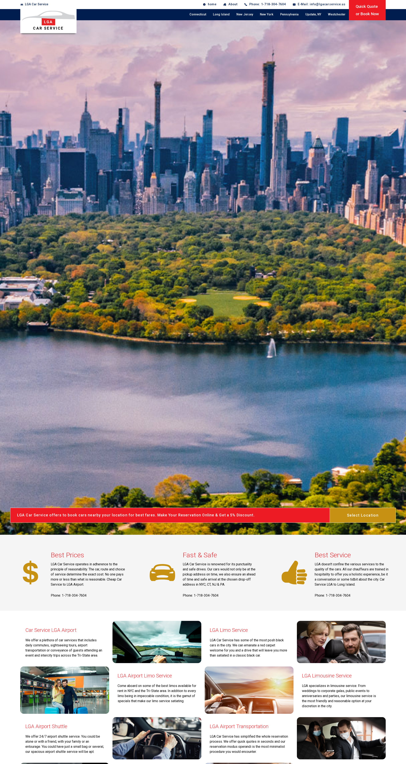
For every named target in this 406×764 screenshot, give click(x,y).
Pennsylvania (289, 14)
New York (266, 14)
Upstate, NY (313, 14)
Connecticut (197, 14)
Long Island (221, 14)
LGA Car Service (36, 4)
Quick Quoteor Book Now (367, 10)
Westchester (337, 14)
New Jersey (244, 14)
